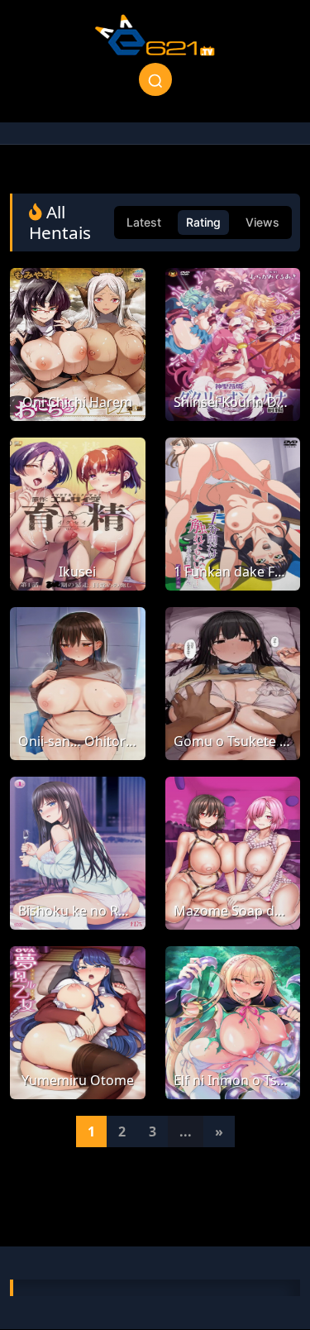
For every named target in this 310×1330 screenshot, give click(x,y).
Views (262, 222)
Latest (143, 222)
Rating (203, 222)
